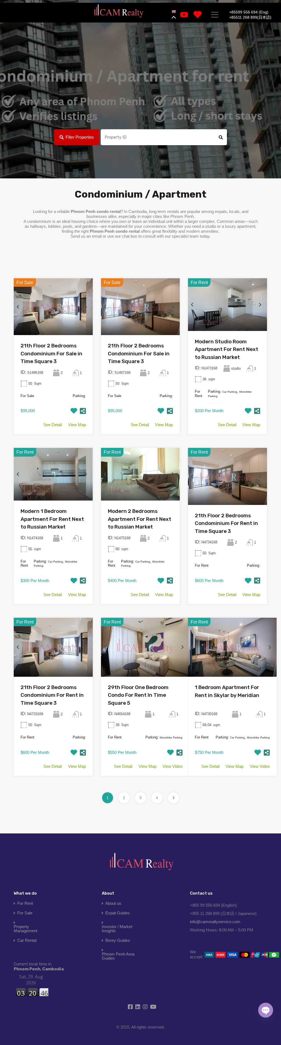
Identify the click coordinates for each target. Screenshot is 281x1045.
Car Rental (26, 940)
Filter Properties (80, 137)
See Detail (52, 424)
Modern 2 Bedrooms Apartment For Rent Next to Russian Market (139, 519)
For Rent (25, 903)
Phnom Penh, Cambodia (39, 966)
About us (113, 903)
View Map (77, 424)
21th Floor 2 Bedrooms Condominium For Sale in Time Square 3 (51, 353)
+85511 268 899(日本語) (250, 17)
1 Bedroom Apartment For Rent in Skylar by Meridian (227, 691)
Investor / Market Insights (117, 929)
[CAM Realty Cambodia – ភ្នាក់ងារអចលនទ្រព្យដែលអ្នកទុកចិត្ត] (119, 11)
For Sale (24, 913)
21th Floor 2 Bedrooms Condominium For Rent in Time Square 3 (226, 523)
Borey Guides (117, 940)
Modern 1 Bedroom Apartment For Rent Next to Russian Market (52, 519)
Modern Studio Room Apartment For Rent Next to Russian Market (226, 349)
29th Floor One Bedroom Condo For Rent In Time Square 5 (138, 695)
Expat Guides (117, 913)
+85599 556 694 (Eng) (248, 12)
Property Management (25, 929)
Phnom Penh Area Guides (118, 956)
